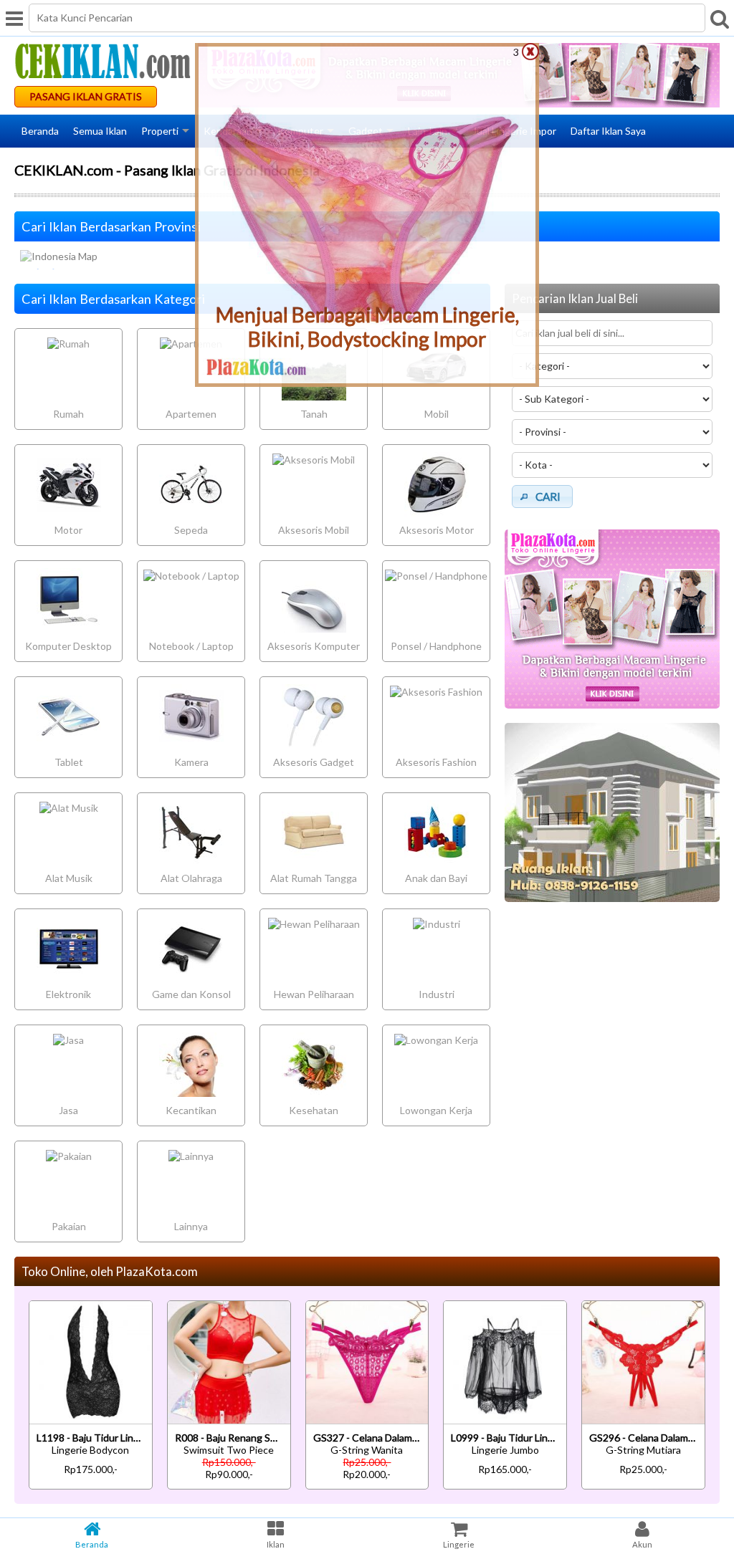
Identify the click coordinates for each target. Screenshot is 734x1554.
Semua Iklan (100, 131)
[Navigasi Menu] (14, 18)
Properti (159, 131)
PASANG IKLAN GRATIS (85, 96)
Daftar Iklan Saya (608, 131)
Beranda (40, 131)
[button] (542, 496)
